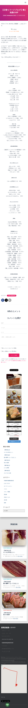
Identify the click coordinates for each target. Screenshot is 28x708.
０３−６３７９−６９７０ (7, 639)
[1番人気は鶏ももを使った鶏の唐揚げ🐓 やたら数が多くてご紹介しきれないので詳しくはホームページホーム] (14, 397)
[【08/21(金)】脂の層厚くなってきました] (14, 568)
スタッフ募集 (7, 491)
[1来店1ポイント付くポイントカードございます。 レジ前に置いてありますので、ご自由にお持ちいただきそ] (14, 381)
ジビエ (5, 489)
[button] (16, 685)
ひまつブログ (7, 483)
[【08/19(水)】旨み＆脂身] (14, 600)
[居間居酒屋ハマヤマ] (3, 2)
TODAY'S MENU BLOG (11, 295)
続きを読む (20, 556)
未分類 (5, 500)
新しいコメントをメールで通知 (9, 348)
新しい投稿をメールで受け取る (9, 351)
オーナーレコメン (8, 486)
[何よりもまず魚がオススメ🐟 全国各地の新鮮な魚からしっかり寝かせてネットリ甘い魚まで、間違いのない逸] (14, 413)
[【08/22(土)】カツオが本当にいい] (14, 537)
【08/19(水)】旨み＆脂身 (7, 613)
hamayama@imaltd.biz (7, 642)
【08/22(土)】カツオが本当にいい (9, 551)
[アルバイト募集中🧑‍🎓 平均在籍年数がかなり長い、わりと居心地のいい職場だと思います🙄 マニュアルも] (14, 428)
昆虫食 (5, 494)
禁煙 (5, 502)
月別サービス (7, 497)
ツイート (3, 697)
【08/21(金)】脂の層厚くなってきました (11, 582)
